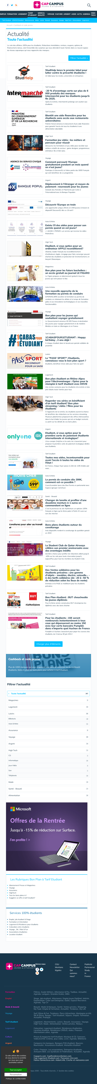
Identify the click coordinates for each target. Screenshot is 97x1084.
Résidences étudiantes (72, 1028)
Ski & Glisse (39, 1015)
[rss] (16, 5)
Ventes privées (70, 1007)
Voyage (50, 14)
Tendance (74, 1009)
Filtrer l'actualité (78, 58)
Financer (78, 1030)
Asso (73, 14)
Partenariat (90, 967)
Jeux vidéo (58, 1038)
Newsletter (75, 967)
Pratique (46, 1017)
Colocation (38, 1028)
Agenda (86, 14)
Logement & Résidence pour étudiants (23, 924)
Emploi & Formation (51, 1009)
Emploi (3, 14)
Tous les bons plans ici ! (18, 895)
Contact (73, 964)
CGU (57, 964)
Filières (37, 992)
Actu (79, 14)
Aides (71, 1030)
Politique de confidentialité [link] (16, 1079)
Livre (66, 1038)
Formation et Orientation (18, 922)
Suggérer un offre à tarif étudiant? (22, 898)
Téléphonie (48, 775)
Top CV (45, 1002)
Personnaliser (16, 1074)
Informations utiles (42, 1032)
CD (48, 755)
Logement (22, 14)
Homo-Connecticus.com (44, 1060)
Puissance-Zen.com (69, 1058)
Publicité (88, 964)
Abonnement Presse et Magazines (22, 885)
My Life (82, 1009)
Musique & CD (70, 1036)
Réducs (79, 1024)
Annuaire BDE (40, 1051)
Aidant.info (60, 1060)
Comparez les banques (44, 1043)
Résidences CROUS (58, 1030)
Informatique (48, 760)
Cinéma (49, 1038)
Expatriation (39, 1000)
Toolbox (73, 992)
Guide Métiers (47, 992)
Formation (12, 14)
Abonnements (29, 20)
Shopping (82, 1007)
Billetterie (48, 719)
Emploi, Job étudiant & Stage (20, 919)
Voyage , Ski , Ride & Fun (18, 929)
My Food (37, 1009)
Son (48, 770)
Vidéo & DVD (39, 1038)
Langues (45, 994)
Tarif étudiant (32, 14)
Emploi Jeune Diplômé (72, 998)
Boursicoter (39, 1045)
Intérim (86, 998)
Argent (67, 14)
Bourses (79, 1043)
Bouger (48, 1015)
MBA (67, 994)
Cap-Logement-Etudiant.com (47, 1058)
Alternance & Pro (61, 992)
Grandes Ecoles (57, 994)
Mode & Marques (48, 1007)
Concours (81, 1036)
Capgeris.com (40, 1056)
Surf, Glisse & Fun (41, 1013)
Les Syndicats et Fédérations (60, 1051)
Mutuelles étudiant (72, 1045)
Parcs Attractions (67, 1013)
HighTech (12, 893)
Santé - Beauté (48, 789)
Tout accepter (16, 1070)
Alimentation (77, 20)
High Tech (93, 14)
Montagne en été (83, 1013)
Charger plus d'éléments (48, 644)
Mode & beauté (41, 14)
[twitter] (12, 5)
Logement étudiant (52, 1028)
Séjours (68, 1015)
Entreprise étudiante (73, 1049)
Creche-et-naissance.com (77, 1060)
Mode (37, 20)
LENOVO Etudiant (18, 20)
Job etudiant (45, 998)
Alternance (57, 998)
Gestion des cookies (66, 1071)
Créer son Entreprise (55, 1000)
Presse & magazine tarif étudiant (48, 1036)
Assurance (54, 20)
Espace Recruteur (78, 1000)
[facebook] (7, 5)
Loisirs (42, 20)
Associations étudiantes (18, 932)
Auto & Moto (48, 724)
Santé (59, 1007)
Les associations (55, 1049)
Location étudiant (15, 934)
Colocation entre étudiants (19, 927)
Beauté (47, 20)
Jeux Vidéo (48, 765)
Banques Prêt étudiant (65, 1043)
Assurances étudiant (54, 1045)
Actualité (82, 992)
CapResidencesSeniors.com (59, 1056)
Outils (67, 1000)
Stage (36, 998)
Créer (36, 1049)
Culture (59, 14)
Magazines (48, 700)
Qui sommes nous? (73, 973)
